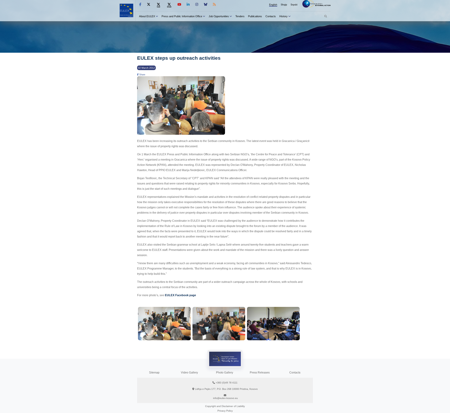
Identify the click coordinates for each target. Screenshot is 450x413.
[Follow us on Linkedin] (188, 4)
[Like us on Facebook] (140, 4)
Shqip (284, 4)
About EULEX (147, 16)
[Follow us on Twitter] (148, 4)
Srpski (294, 4)
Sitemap (154, 372)
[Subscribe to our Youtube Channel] (179, 4)
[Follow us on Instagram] (196, 4)
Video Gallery (189, 372)
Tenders (240, 16)
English (273, 4)
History (283, 16)
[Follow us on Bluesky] (205, 4)
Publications (255, 16)
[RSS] (214, 4)
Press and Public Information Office (182, 16)
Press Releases (260, 372)
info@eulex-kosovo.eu (225, 398)
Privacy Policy (225, 410)
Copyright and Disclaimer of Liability (225, 406)
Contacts (270, 16)
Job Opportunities (219, 16)
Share (142, 74)
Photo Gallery (224, 372)
